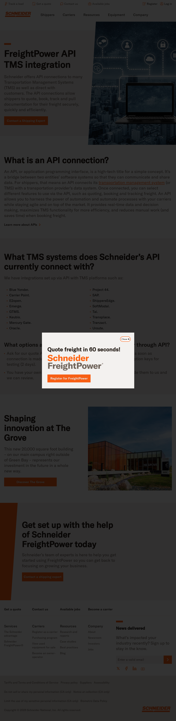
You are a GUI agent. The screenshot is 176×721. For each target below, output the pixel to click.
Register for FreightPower (69, 378)
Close (126, 340)
